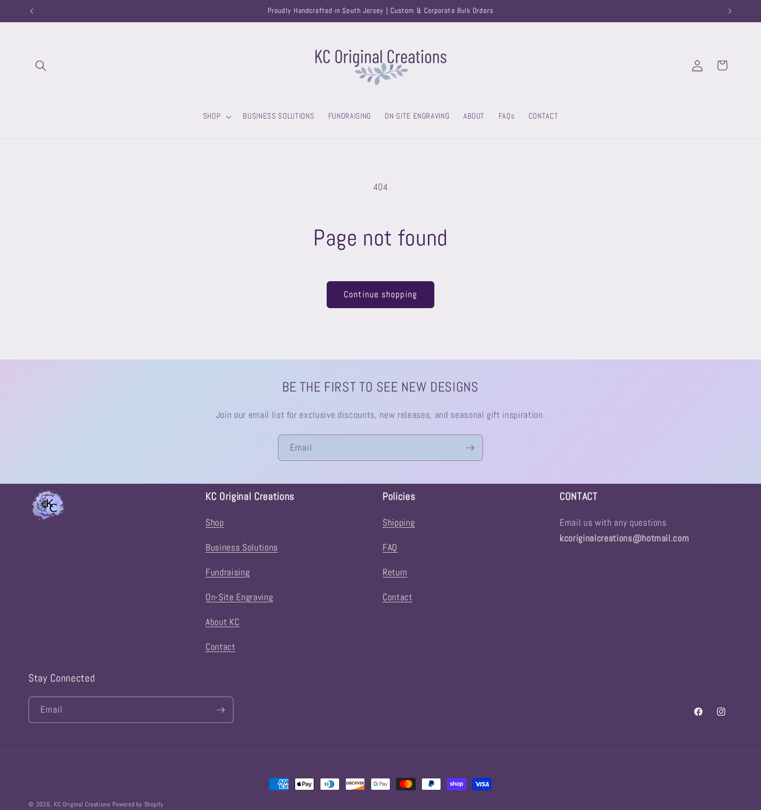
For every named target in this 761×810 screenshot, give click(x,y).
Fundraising (228, 572)
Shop (215, 522)
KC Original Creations (82, 804)
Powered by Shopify (138, 804)
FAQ (390, 547)
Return (395, 572)
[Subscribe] (470, 448)
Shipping (399, 522)
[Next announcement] (730, 11)
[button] (40, 65)
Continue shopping (380, 294)
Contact (221, 647)
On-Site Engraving (239, 597)
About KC (222, 622)
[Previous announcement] (31, 11)
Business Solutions (242, 547)
